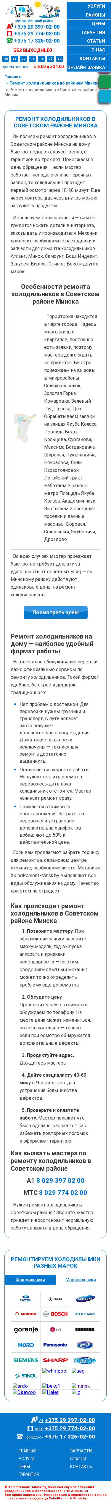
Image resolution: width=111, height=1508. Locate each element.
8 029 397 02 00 (60, 1180)
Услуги (96, 6)
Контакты (92, 58)
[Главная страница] (31, 11)
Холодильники (30, 1279)
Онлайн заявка (86, 67)
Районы (95, 15)
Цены (98, 23)
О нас (98, 50)
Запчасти (81, 1451)
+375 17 (36, 41)
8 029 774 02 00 (63, 1192)
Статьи (96, 41)
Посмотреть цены (56, 612)
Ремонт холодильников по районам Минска (54, 83)
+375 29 (36, 27)
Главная (12, 76)
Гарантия (93, 32)
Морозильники (81, 1279)
